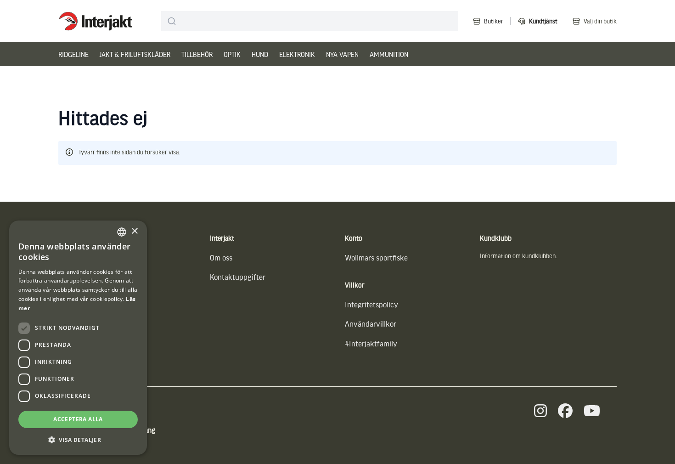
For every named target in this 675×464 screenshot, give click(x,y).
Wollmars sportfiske (376, 257)
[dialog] (78, 338)
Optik (232, 54)
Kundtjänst (543, 20)
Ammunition (389, 54)
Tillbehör (197, 54)
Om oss (221, 257)
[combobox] (309, 21)
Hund (260, 54)
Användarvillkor (370, 324)
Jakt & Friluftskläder (135, 54)
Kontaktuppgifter (237, 277)
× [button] (134, 231)
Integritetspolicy (371, 304)
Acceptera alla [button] (78, 419)
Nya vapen (342, 54)
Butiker (493, 20)
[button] (78, 440)
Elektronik (297, 54)
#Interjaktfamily (371, 343)
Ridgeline (73, 54)
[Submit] (172, 21)
